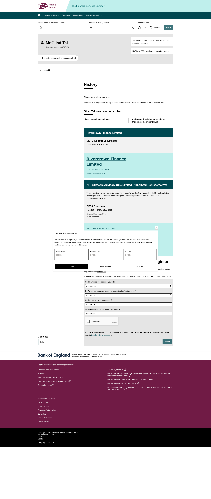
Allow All (139, 266)
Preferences (95, 251)
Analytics (128, 251)
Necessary (60, 251)
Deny (72, 266)
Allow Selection (105, 266)
